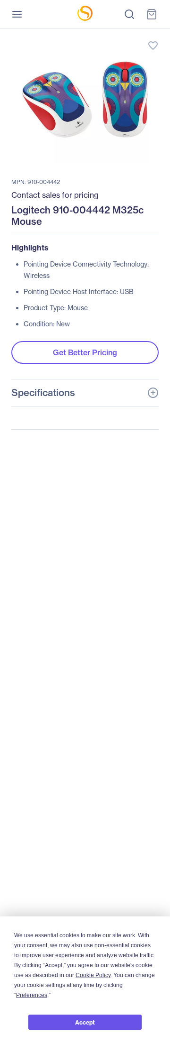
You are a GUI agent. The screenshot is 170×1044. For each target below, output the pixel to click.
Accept (85, 1022)
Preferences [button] (31, 995)
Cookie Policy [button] (93, 975)
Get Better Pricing (85, 352)
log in (109, 35)
